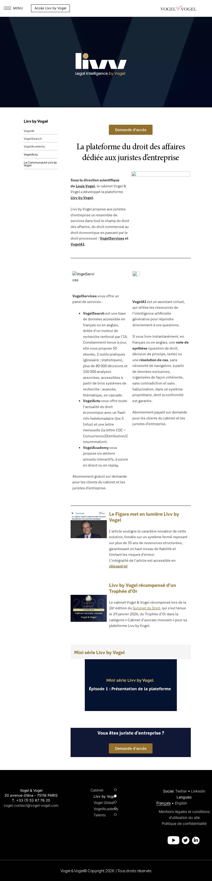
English (181, 803)
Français (163, 803)
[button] (73, 8)
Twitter (181, 791)
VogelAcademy (34, 146)
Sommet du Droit (146, 608)
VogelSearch (33, 138)
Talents (100, 815)
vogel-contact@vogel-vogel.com (31, 805)
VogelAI (29, 131)
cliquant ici (118, 566)
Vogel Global (104, 803)
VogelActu (31, 154)
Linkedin (198, 791)
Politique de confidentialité (184, 823)
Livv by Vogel (36, 121)
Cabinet (96, 790)
